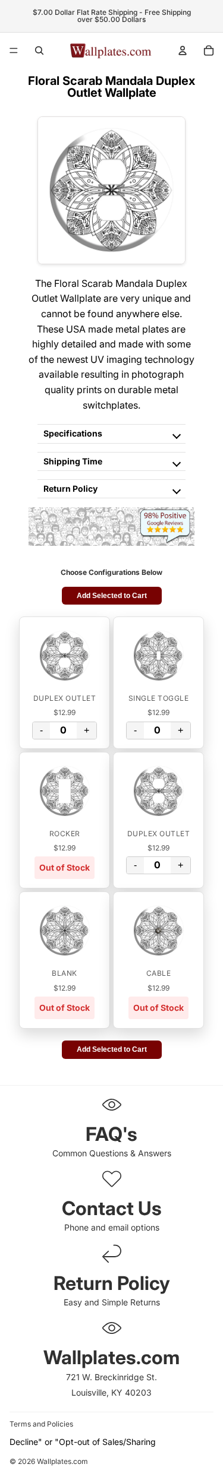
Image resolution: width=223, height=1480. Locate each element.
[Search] (39, 50)
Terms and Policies (41, 1423)
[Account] (182, 50)
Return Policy (70, 488)
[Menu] (13, 50)
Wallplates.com (62, 1461)
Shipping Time (72, 461)
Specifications (72, 433)
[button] (64, 655)
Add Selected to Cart (112, 596)
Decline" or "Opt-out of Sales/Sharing (83, 1442)
